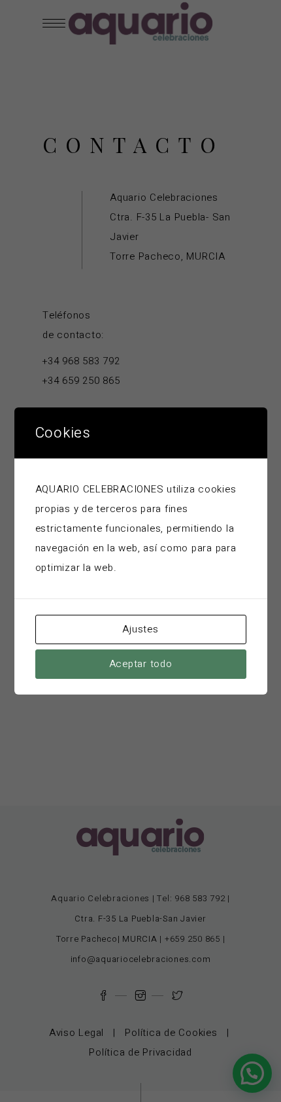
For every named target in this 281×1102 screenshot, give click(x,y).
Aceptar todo (141, 664)
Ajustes (140, 629)
